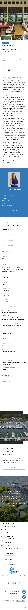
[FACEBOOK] (8, 583)
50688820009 (6, 200)
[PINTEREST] (15, 583)
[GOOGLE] (19, 583)
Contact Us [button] (14, 513)
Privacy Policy (20, 601)
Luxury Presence (14, 593)
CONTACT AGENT (14, 210)
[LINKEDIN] (12, 583)
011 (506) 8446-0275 (10, 564)
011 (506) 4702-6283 (10, 538)
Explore (14, 467)
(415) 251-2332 (8, 542)
